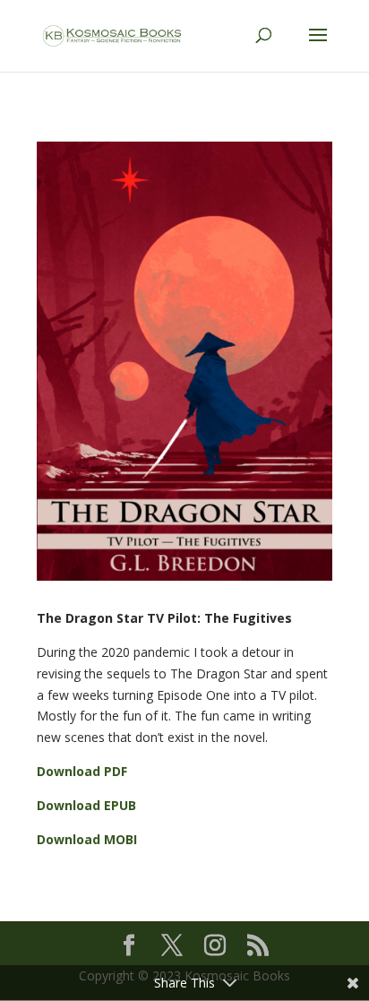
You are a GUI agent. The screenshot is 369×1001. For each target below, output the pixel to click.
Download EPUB (86, 805)
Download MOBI (87, 839)
